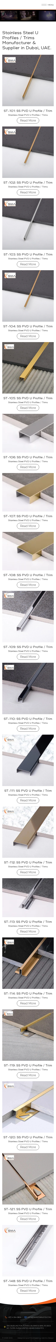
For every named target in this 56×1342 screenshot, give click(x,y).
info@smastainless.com (39, 1317)
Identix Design (48, 1338)
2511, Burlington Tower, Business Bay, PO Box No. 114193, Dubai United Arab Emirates (29, 1327)
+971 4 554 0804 (14, 1317)
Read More (28, 120)
